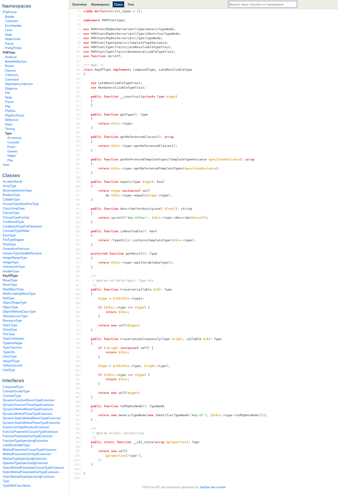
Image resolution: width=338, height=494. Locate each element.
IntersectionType (14, 266)
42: (78, 195)
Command (12, 79)
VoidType (9, 370)
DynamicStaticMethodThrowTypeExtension (31, 422)
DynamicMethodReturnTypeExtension (28, 409)
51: (78, 235)
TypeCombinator (13, 338)
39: (78, 181)
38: (78, 177)
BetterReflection (15, 61)
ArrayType (9, 186)
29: (78, 137)
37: (78, 172)
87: (78, 397)
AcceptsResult (12, 181)
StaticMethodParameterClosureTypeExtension (33, 467)
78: (78, 357)
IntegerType (10, 262)
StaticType (10, 325)
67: (78, 307)
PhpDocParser (14, 115)
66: (78, 303)
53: (78, 244)
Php (7, 106)
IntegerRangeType (15, 257)
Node (8, 34)
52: (78, 240)
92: (78, 419)
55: (78, 253)
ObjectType (10, 307)
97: (78, 442)
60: (78, 276)
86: (78, 393)
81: (78, 370)
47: (78, 217)
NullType (8, 298)
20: (78, 96)
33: (78, 155)
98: (78, 446)
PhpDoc (10, 111)
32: (78, 150)
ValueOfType (11, 361)
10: (78, 51)
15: (78, 74)
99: (78, 451)
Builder (9, 16)
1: (78, 11)
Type (8, 133)
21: (78, 101)
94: (78, 428)
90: (78, 411)
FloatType (9, 244)
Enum (11, 146)
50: (78, 231)
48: (78, 222)
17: (78, 83)
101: (78, 460)
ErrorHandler (13, 25)
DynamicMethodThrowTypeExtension (27, 414)
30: (78, 141)
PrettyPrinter (13, 48)
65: (78, 298)
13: (78, 65)
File (7, 93)
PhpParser (10, 12)
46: (78, 213)
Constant (13, 142)
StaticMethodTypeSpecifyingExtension (28, 476)
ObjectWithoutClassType (19, 311)
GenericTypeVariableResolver (22, 253)
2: (78, 15)
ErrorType (9, 235)
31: (78, 146)
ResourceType (12, 320)
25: (78, 119)
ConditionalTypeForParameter (22, 226)
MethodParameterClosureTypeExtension (29, 449)
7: (78, 38)
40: (78, 186)
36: (78, 168)
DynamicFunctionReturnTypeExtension (28, 400)
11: (78, 56)
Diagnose (11, 88)
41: (78, 190)
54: (78, 249)
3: (78, 20)
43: (78, 199)
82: (78, 375)
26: (78, 123)
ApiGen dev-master (213, 487)
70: (78, 321)
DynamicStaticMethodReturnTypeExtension (32, 418)
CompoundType (13, 387)
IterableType (11, 271)
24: (78, 114)
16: (78, 78)
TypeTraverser (12, 347)
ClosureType (11, 213)
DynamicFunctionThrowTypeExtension (28, 405)
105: (78, 478)
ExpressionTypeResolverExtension (26, 427)
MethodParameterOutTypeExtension (27, 454)
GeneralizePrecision (16, 248)
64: (78, 294)
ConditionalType (13, 222)
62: (78, 285)
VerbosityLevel (12, 365)
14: (78, 69)
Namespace (100, 4)
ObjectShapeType (14, 302)
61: (78, 280)
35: (78, 164)
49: (78, 226)
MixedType (10, 280)
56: (78, 258)
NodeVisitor (12, 39)
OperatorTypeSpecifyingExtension (25, 463)
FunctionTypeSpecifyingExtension (25, 440)
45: (78, 208)
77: (78, 352)
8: (78, 42)
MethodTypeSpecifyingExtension (24, 458)
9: (78, 47)
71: (78, 325)
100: (78, 455)
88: (78, 402)
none (6, 164)
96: (78, 437)
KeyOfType (10, 275)
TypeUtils (9, 352)
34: (78, 159)
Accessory (14, 137)
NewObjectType (13, 289)
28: (78, 132)
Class (118, 4)
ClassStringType (14, 208)
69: (78, 316)
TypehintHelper (13, 343)
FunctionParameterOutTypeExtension (28, 436)
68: (78, 312)
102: (78, 464)
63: (78, 289)
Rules (9, 124)
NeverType (10, 284)
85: (78, 388)
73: (78, 334)
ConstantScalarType (16, 391)
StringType (10, 329)
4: (78, 24)
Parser (9, 43)
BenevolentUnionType (17, 190)
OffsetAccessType (15, 316)
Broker (9, 66)
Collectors (11, 75)
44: (78, 204)
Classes (10, 70)
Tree (130, 4)
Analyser (11, 57)
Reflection (11, 120)
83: (78, 379)
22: (78, 105)
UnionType (10, 356)
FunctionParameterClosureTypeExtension (30, 431)
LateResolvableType (16, 445)
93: (78, 424)
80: (78, 366)
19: (78, 92)
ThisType (9, 334)
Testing (10, 129)
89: (78, 406)
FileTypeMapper (13, 239)
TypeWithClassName (17, 485)
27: (78, 128)
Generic (12, 151)
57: (78, 262)
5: (78, 29)
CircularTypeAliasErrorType (21, 204)
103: (78, 469)
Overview (79, 4)
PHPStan (9, 52)
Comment (11, 21)
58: (78, 267)
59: (78, 271)
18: (78, 87)
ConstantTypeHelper (16, 230)
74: (78, 339)
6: (78, 33)
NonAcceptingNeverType (19, 293)
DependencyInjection (19, 84)
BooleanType (11, 195)
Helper (11, 155)
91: (78, 415)
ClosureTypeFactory (16, 217)
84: (78, 384)
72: (78, 330)
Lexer (8, 30)
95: (78, 433)
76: (78, 348)
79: (78, 361)
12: (78, 60)
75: (78, 343)
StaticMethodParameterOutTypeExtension (31, 472)
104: (78, 473)
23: (78, 110)
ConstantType (12, 396)
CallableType (11, 199)
